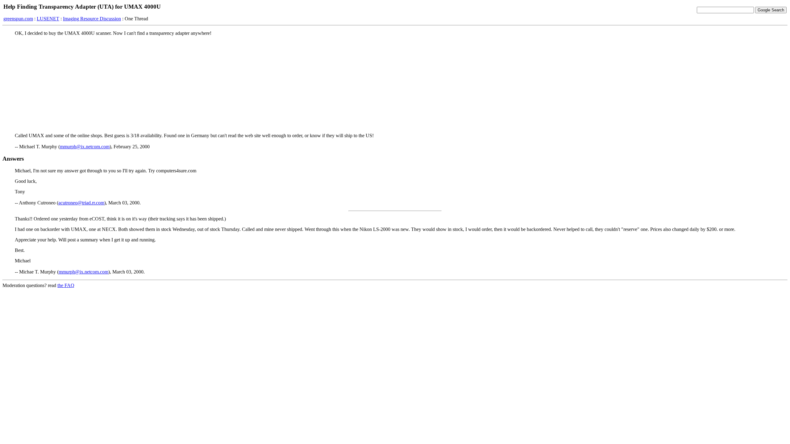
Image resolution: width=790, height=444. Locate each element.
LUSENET (48, 18)
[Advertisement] (395, 84)
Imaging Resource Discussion (92, 18)
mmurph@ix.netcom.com (85, 146)
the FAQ (65, 285)
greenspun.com (18, 18)
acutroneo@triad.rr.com (81, 202)
